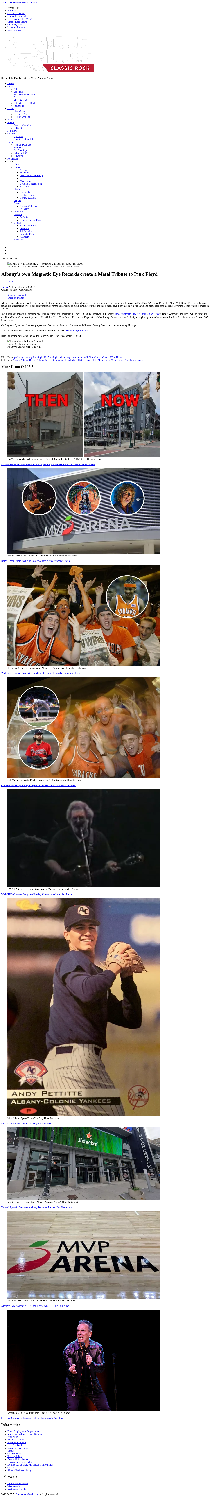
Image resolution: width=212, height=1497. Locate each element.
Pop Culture (130, 360)
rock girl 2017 (42, 357)
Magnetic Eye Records (77, 330)
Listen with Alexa (16, 27)
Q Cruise (18, 136)
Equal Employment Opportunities (23, 1431)
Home (10, 83)
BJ (15, 97)
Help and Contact (22, 144)
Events (10, 122)
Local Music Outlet (74, 360)
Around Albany (20, 360)
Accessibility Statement (18, 1459)
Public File (12, 1437)
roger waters (73, 357)
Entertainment (57, 360)
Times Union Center (99, 357)
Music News (117, 360)
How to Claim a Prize (24, 139)
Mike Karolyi (20, 100)
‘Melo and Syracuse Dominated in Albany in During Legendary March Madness (40, 673)
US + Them (116, 357)
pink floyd (19, 357)
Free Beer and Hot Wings (19, 19)
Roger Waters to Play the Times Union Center (137, 314)
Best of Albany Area (39, 360)
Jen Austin (19, 105)
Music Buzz (104, 360)
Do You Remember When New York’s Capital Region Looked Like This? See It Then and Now (48, 464)
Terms (10, 1450)
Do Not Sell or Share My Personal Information (30, 1464)
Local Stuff (91, 360)
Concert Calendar (16, 13)
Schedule (18, 91)
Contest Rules (14, 1453)
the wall (84, 357)
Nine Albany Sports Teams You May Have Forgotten (27, 1123)
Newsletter (12, 158)
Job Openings (14, 30)
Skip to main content (11, 2)
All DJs (17, 89)
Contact (11, 142)
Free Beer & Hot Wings (25, 94)
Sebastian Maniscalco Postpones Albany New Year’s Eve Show (32, 1418)
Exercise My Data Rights (19, 1462)
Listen (10, 108)
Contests (11, 133)
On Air (10, 86)
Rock (140, 360)
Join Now (12, 130)
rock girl (30, 357)
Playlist (11, 119)
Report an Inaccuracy (17, 1448)
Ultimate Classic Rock (25, 103)
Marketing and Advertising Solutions (25, 1434)
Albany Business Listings (19, 1470)
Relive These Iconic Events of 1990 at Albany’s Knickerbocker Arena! (35, 561)
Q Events (18, 128)
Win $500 (12, 10)
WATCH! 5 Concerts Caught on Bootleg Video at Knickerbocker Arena (36, 894)
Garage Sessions (22, 117)
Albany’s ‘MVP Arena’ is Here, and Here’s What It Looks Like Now (35, 1305)
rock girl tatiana (57, 357)
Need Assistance (15, 1439)
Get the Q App (14, 24)
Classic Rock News (17, 21)
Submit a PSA (21, 153)
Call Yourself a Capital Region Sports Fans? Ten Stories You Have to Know (38, 785)
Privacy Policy (14, 1456)
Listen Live (19, 111)
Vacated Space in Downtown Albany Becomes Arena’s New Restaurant (36, 1207)
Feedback (18, 147)
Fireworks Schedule (17, 16)
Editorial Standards (16, 1442)
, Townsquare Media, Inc (26, 1494)
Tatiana (4, 287)
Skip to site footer (30, 2)
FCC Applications (16, 1445)
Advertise (18, 156)
